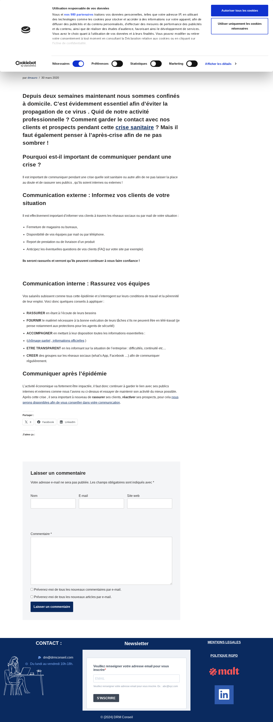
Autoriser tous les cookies (239, 10)
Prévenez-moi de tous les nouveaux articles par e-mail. (73, 597)
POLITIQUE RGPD (224, 655)
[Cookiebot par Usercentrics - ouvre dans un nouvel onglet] (25, 64)
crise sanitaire (135, 127)
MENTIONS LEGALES (224, 642)
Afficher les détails (218, 63)
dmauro (32, 77)
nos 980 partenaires (79, 14)
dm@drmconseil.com (58, 657)
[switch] (117, 63)
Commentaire (41, 534)
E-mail (83, 495)
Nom (34, 495)
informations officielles (68, 340)
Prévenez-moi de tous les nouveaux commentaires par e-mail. (77, 589)
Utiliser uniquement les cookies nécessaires (240, 26)
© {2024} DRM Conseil (117, 717)
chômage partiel (39, 340)
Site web (133, 495)
